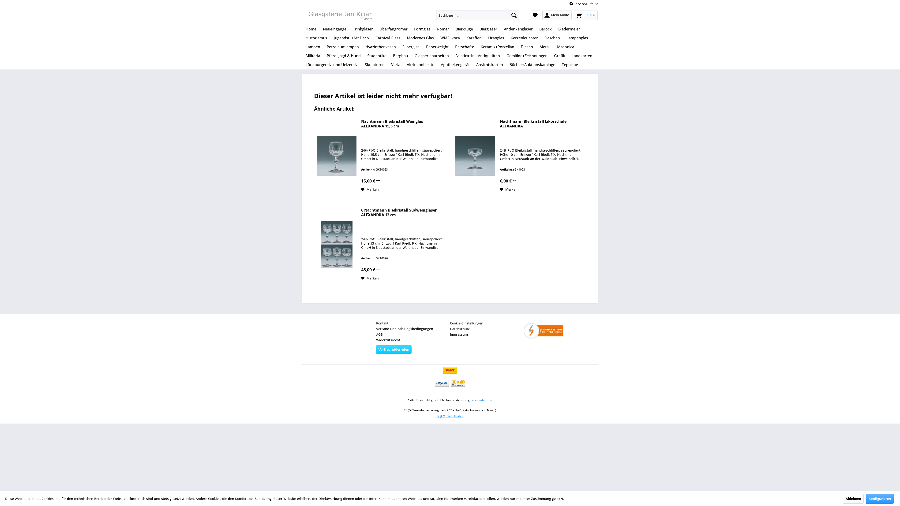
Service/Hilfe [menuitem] (583, 4)
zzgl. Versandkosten (450, 416)
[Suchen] (514, 15)
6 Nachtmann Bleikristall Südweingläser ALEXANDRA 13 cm (399, 212)
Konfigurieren (880, 498)
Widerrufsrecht (388, 340)
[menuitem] (477, 15)
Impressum (459, 334)
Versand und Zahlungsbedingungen (404, 329)
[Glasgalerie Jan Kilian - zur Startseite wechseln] (340, 16)
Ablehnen (853, 498)
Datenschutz (460, 329)
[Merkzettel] (535, 15)
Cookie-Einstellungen (466, 323)
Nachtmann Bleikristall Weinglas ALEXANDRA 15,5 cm (392, 124)
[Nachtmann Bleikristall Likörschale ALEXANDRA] (475, 155)
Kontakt (382, 323)
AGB (379, 334)
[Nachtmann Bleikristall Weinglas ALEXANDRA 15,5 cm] (336, 155)
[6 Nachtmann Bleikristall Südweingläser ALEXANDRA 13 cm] (336, 244)
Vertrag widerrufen (394, 349)
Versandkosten (482, 400)
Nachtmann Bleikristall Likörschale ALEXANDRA (533, 124)
